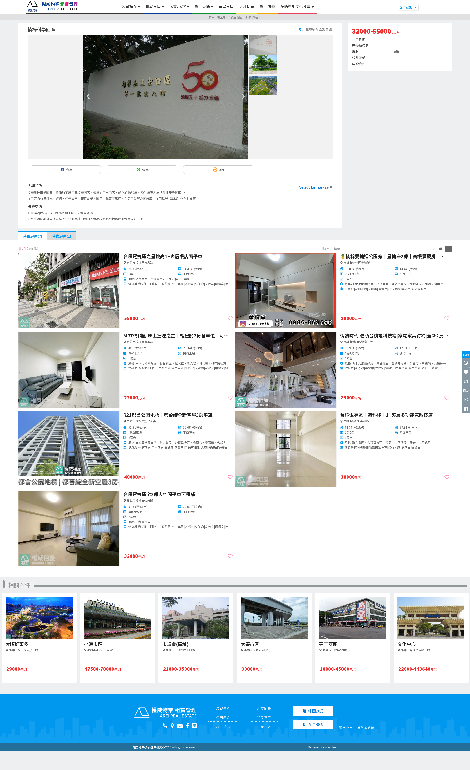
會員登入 (316, 724)
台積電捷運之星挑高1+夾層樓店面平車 (162, 256)
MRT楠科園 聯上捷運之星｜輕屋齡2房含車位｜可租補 (178, 335)
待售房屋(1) (61, 236)
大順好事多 (17, 644)
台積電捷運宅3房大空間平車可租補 (159, 494)
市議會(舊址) (175, 644)
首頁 (211, 17)
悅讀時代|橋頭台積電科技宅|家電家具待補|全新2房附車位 (394, 335)
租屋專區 (153, 6)
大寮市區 (250, 644)
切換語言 (408, 7)
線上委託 (202, 6)
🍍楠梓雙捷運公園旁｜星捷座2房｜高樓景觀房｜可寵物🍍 (394, 256)
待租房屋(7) (32, 236)
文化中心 (406, 644)
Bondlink (330, 747)
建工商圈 (328, 644)
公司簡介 (129, 6)
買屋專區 (226, 6)
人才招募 (246, 6)
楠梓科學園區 (253, 17)
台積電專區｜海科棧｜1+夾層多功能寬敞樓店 (386, 414)
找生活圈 (236, 17)
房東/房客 (177, 6)
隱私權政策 (366, 727)
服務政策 (346, 727)
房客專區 (223, 708)
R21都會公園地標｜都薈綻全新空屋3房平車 (168, 414)
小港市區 (93, 644)
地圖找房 (316, 710)
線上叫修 (267, 6)
